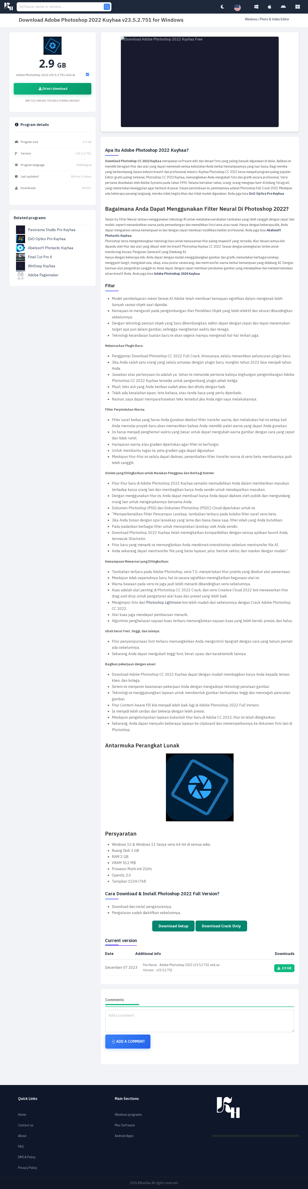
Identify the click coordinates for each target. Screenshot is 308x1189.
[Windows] (256, 7)
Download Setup (173, 926)
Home (22, 1114)
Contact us (25, 1125)
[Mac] (270, 7)
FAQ (21, 1146)
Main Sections (127, 1098)
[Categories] (297, 7)
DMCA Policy (27, 1157)
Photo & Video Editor (274, 19)
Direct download (54, 88)
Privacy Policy (27, 1167)
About (22, 1136)
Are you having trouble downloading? (52, 101)
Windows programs (128, 1114)
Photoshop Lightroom (163, 602)
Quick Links (27, 1098)
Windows (251, 19)
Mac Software (125, 1125)
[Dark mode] (222, 6)
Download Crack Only (221, 926)
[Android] (283, 7)
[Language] (239, 8)
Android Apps (124, 1136)
